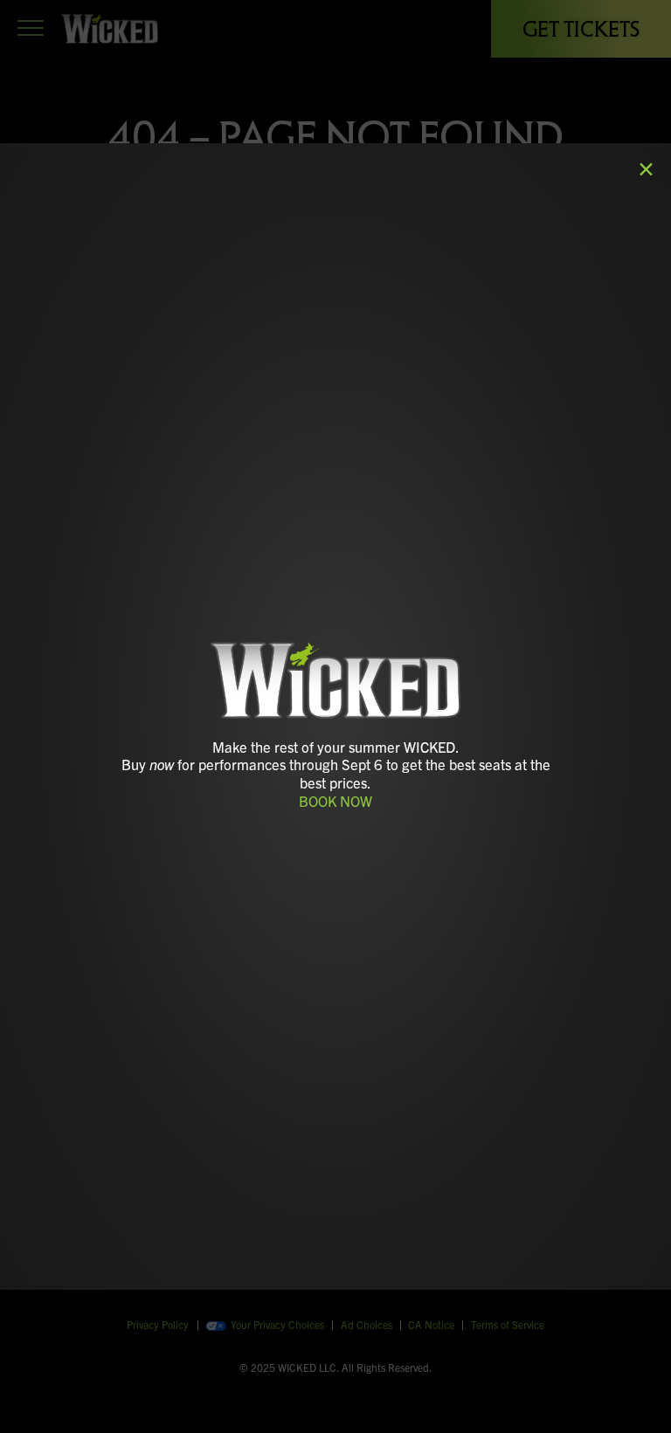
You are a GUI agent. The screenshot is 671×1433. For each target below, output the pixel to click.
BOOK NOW (335, 800)
